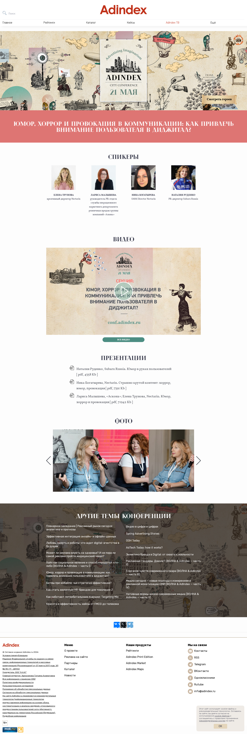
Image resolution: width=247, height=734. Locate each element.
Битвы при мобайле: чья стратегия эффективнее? (79, 583)
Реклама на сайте (76, 656)
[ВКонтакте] (117, 625)
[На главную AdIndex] (123, 9)
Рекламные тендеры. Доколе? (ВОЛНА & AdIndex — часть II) (163, 562)
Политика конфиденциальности (18, 682)
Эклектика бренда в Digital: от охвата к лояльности (160, 554)
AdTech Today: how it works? (144, 547)
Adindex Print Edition (139, 656)
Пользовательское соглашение (18, 686)
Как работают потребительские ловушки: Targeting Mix (82, 596)
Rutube (198, 684)
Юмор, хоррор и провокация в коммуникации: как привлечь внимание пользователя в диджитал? (78, 574)
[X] (123, 625)
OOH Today (133, 540)
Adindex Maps (135, 669)
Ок (220, 726)
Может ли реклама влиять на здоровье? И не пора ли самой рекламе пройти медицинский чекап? (81, 554)
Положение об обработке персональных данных (26, 689)
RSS (196, 657)
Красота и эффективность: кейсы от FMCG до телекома (82, 604)
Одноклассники (204, 677)
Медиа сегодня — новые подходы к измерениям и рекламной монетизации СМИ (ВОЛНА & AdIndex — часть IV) (163, 584)
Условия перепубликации (15, 655)
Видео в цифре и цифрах (142, 526)
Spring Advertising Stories (142, 533)
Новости (70, 675)
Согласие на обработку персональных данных (25, 692)
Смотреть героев (219, 99)
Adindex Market (136, 663)
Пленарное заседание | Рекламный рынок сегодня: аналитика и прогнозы (79, 527)
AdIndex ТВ (172, 22)
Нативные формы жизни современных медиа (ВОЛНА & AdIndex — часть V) (162, 595)
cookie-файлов (222, 716)
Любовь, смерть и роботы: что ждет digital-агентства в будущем (82, 544)
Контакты (200, 650)
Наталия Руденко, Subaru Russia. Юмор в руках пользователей (123, 372)
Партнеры (70, 663)
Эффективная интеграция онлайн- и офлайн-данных (81, 536)
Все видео (123, 339)
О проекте (70, 650)
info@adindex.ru (204, 691)
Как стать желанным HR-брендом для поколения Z (79, 589)
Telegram (200, 664)
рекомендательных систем (212, 721)
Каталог (69, 669)
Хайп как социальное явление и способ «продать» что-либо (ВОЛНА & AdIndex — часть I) (82, 564)
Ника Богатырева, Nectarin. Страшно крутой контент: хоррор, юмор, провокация (123, 386)
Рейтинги (132, 650)
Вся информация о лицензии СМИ (19, 679)
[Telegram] (130, 625)
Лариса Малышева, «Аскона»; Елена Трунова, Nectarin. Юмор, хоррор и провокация (123, 399)
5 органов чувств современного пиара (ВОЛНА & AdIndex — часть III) (163, 572)
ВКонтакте (201, 671)
